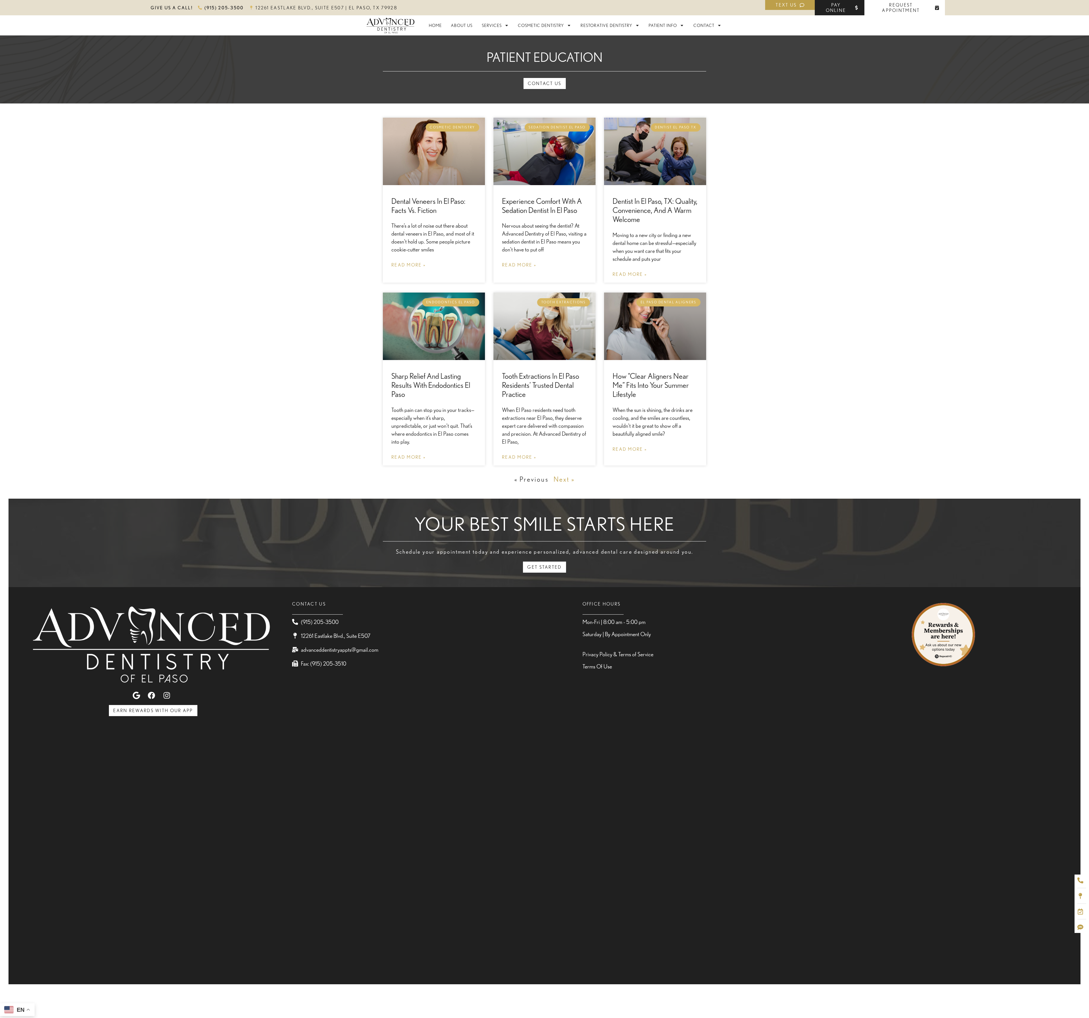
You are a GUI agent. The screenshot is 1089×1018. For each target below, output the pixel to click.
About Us (461, 25)
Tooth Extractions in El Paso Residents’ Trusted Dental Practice (540, 385)
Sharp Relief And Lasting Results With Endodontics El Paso (430, 385)
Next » (564, 479)
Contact (703, 25)
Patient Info (663, 25)
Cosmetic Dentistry (541, 25)
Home (435, 25)
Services (492, 25)
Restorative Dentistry (606, 25)
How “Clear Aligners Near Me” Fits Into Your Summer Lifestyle (651, 385)
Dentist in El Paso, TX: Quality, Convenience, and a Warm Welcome (655, 210)
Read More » (408, 264)
